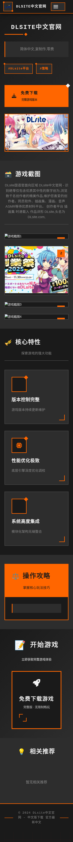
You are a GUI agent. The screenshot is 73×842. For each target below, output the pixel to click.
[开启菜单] (58, 6)
